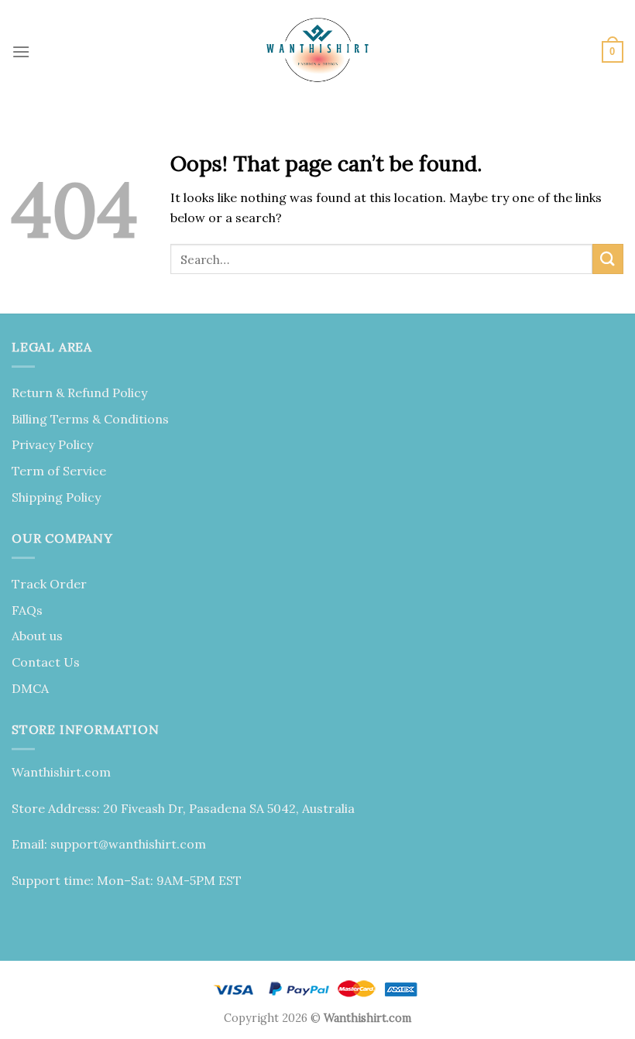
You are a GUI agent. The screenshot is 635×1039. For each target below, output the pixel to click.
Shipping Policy (56, 497)
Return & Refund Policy (79, 392)
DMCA (30, 688)
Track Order (49, 584)
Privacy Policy (52, 444)
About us (37, 635)
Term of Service (59, 470)
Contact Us (46, 662)
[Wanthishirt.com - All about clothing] (317, 52)
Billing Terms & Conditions (90, 419)
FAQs (27, 610)
